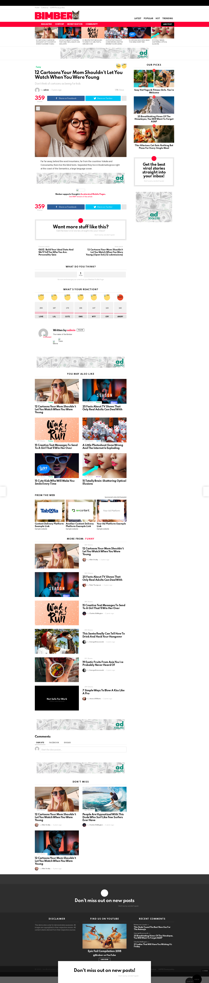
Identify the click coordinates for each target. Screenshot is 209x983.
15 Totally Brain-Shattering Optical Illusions (159, 42)
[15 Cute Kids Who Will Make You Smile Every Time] (139, 32)
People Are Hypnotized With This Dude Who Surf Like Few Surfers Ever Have (103, 817)
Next (173, 36)
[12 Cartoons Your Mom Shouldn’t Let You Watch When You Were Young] (46, 32)
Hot (158, 19)
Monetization (74, 24)
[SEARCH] (147, 24)
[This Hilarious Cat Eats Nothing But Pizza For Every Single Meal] (154, 134)
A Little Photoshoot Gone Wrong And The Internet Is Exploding (114, 42)
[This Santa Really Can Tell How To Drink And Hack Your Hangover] (57, 641)
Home (37, 7)
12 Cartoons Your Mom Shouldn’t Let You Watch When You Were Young (46, 42)
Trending (167, 19)
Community (92, 24)
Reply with (123, 749)
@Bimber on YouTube (104, 955)
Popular (148, 19)
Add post (167, 24)
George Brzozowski (141, 933)
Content (59, 24)
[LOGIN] (156, 24)
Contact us (44, 7)
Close (205, 969)
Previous (36, 36)
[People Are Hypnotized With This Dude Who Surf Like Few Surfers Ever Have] (104, 799)
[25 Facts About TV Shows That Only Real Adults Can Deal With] (69, 32)
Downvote (105, 274)
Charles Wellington (140, 942)
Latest (137, 19)
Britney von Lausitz (140, 924)
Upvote (56, 274)
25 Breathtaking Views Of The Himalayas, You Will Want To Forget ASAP (154, 119)
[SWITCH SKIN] (143, 24)
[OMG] (118, 66)
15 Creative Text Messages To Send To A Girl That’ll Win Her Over (92, 42)
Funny (51, 402)
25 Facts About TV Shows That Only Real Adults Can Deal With (69, 42)
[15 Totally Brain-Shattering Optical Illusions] (162, 32)
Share (38, 108)
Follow (80, 330)
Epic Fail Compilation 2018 (104, 951)
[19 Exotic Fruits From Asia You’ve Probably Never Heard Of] (57, 669)
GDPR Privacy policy (57, 7)
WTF (98, 441)
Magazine (46, 24)
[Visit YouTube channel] (104, 936)
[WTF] (124, 66)
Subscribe (104, 959)
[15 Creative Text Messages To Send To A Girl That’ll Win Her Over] (92, 32)
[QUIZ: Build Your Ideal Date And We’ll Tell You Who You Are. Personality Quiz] (3, 491)
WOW (98, 477)
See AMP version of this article (80, 197)
